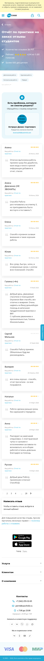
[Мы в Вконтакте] (17, 624)
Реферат (24, 80)
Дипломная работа (10, 75)
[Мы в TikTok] (30, 636)
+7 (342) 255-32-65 (24, 601)
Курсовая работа (26, 75)
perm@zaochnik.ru (23, 606)
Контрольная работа (10, 80)
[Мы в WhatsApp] (27, 624)
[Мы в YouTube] (25, 636)
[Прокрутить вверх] (3, 658)
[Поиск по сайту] (39, 15)
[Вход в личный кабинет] (32, 15)
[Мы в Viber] (22, 624)
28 (26, 493)
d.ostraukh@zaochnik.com (22, 133)
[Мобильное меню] (3, 15)
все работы (6, 84)
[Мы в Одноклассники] (19, 636)
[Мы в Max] (32, 624)
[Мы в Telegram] (12, 624)
